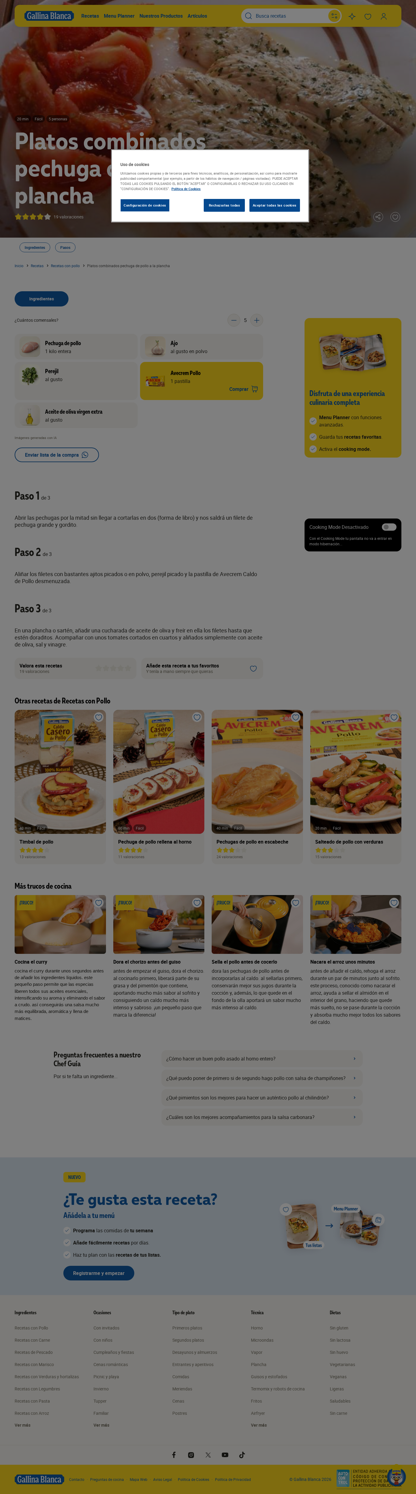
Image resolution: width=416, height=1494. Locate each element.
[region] (210, 185)
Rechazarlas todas (224, 205)
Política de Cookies (186, 188)
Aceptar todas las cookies (275, 205)
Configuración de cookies (145, 205)
